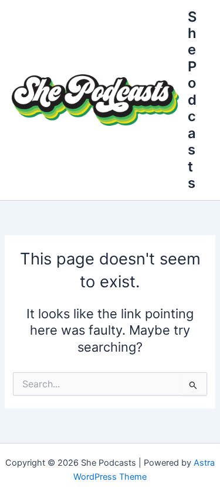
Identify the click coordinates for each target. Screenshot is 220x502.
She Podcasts (192, 100)
